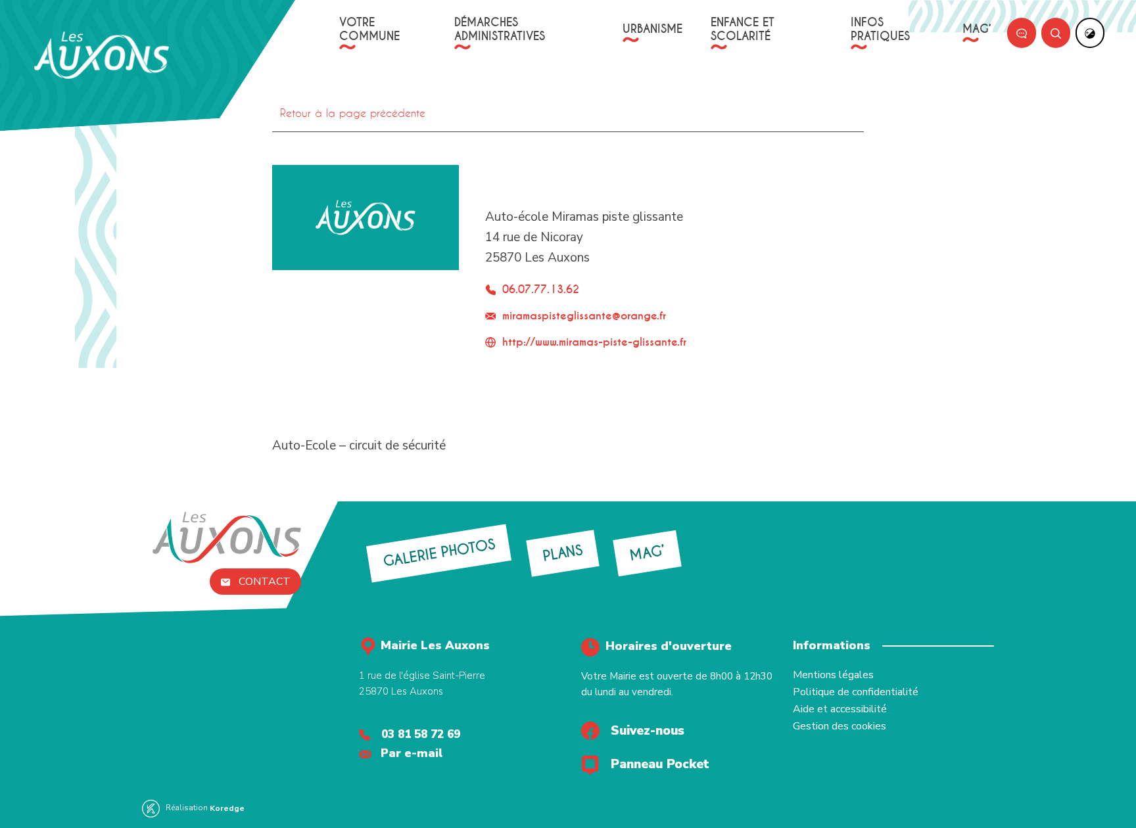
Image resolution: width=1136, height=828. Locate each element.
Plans (562, 553)
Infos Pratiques (880, 29)
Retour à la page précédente (352, 112)
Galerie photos (438, 553)
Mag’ (976, 29)
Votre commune (369, 29)
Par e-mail (412, 753)
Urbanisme (652, 29)
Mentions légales (833, 675)
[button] (53, 14)
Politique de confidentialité (855, 692)
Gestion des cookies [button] (839, 726)
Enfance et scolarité (742, 29)
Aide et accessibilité (840, 709)
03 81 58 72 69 (420, 734)
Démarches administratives (499, 29)
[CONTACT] (1021, 33)
